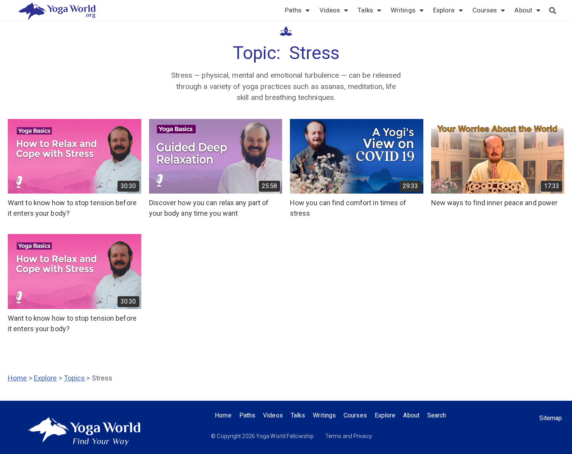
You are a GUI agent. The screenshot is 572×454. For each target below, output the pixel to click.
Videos (329, 10)
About (523, 10)
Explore (444, 10)
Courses (484, 10)
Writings (403, 10)
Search (436, 415)
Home (17, 378)
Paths (293, 10)
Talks (365, 10)
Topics (74, 378)
